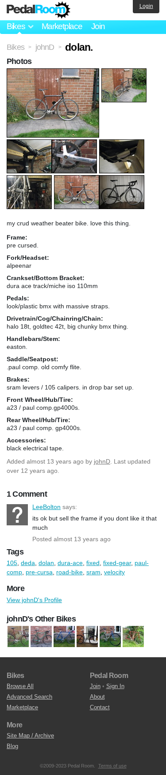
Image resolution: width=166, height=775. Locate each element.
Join (98, 26)
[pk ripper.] (87, 636)
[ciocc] (64, 636)
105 (12, 562)
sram (93, 572)
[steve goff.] (133, 636)
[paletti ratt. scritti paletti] (18, 636)
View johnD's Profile (34, 599)
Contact (100, 707)
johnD (102, 461)
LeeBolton (17, 514)
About (97, 696)
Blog (12, 746)
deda (28, 562)
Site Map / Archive (30, 735)
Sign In (115, 686)
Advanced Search (29, 696)
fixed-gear (117, 562)
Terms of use (112, 765)
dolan (46, 562)
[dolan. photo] (54, 72)
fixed (93, 562)
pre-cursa (39, 572)
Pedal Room (38, 10)
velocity (114, 572)
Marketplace (62, 26)
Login (146, 6)
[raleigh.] (110, 636)
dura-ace (70, 562)
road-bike (69, 572)
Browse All (20, 686)
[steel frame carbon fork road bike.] (41, 636)
